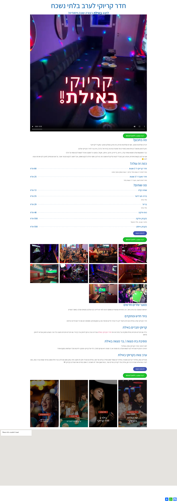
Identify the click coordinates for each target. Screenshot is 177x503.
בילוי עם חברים (44, 414)
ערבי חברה (74, 416)
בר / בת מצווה (132, 412)
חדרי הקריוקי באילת (104, 332)
